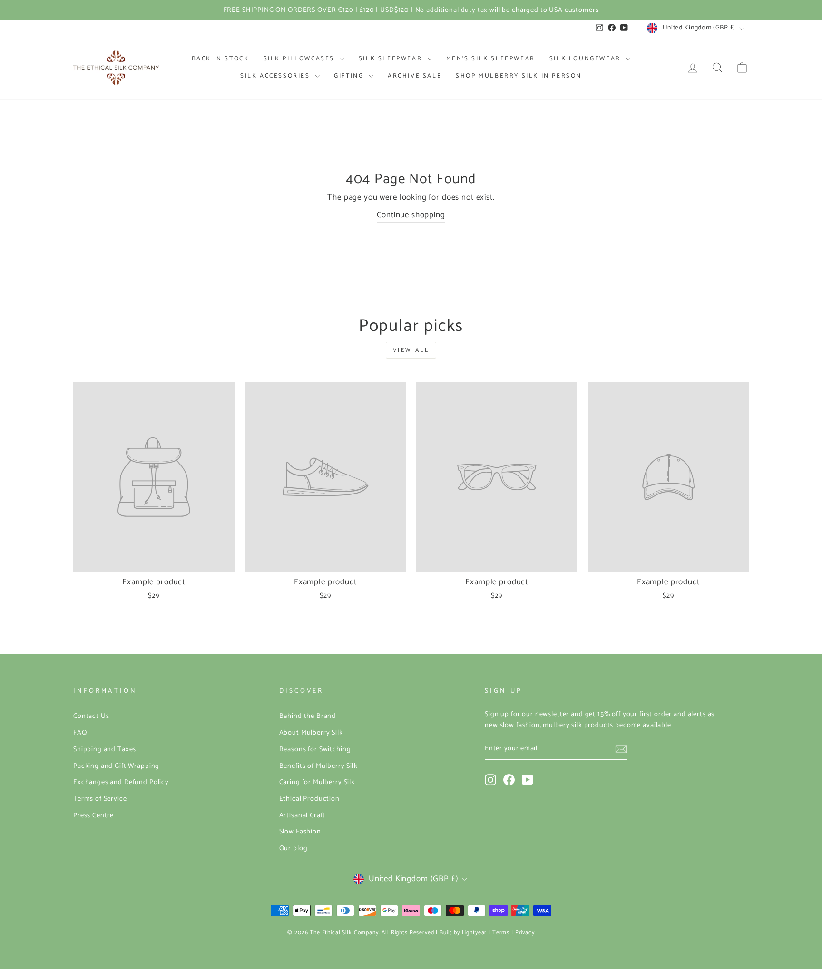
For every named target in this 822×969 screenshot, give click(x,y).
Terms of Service (100, 798)
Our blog (293, 848)
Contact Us (91, 716)
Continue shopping (411, 215)
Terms (500, 932)
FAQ (80, 732)
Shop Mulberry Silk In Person (519, 76)
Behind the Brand (307, 716)
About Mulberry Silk (311, 732)
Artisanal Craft (302, 815)
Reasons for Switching (315, 749)
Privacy (525, 932)
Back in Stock (220, 59)
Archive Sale (414, 76)
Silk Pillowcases (300, 59)
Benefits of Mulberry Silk (318, 766)
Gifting (350, 76)
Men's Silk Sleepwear (490, 59)
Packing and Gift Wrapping (116, 766)
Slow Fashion (300, 831)
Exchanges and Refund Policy (121, 782)
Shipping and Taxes (104, 749)
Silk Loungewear (586, 59)
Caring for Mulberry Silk (317, 782)
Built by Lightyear (463, 932)
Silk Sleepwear (392, 59)
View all (411, 350)
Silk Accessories (276, 76)
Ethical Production (309, 798)
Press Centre (93, 815)
